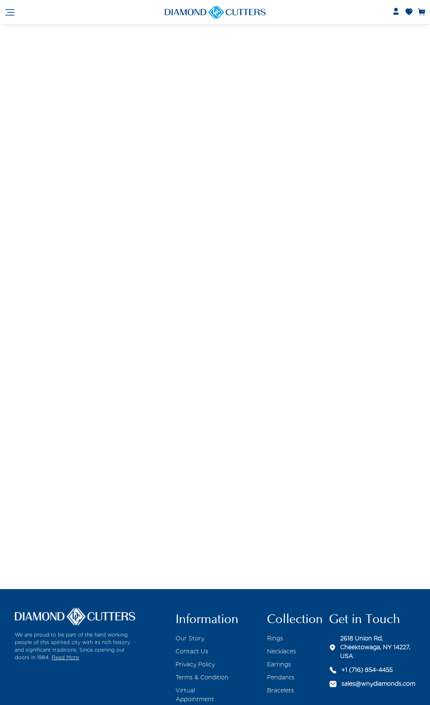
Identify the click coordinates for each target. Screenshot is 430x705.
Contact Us (192, 651)
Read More (65, 657)
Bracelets (280, 690)
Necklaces (281, 651)
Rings (275, 638)
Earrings (279, 664)
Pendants (280, 677)
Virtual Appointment (195, 694)
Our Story (190, 638)
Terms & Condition (202, 677)
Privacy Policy (195, 664)
